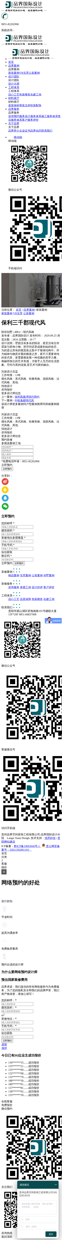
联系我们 (46, 130)
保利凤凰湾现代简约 (27, 396)
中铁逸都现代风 (24, 400)
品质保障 (25, 599)
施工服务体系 (49, 116)
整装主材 (24, 105)
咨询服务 (13, 587)
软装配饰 (35, 105)
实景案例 (25, 575)
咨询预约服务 (16, 116)
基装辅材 (13, 105)
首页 (18, 309)
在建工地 (35, 94)
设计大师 (13, 83)
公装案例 (34, 72)
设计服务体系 (33, 116)
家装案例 (13, 72)
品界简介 (13, 130)
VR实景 (24, 72)
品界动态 (35, 130)
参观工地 (25, 587)
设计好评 (37, 587)
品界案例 (29, 309)
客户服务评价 (30, 119)
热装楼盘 (24, 94)
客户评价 (48, 587)
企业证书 (24, 130)
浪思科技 (50, 838)
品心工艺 (13, 94)
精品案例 (13, 575)
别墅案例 (48, 575)
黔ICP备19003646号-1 (27, 846)
